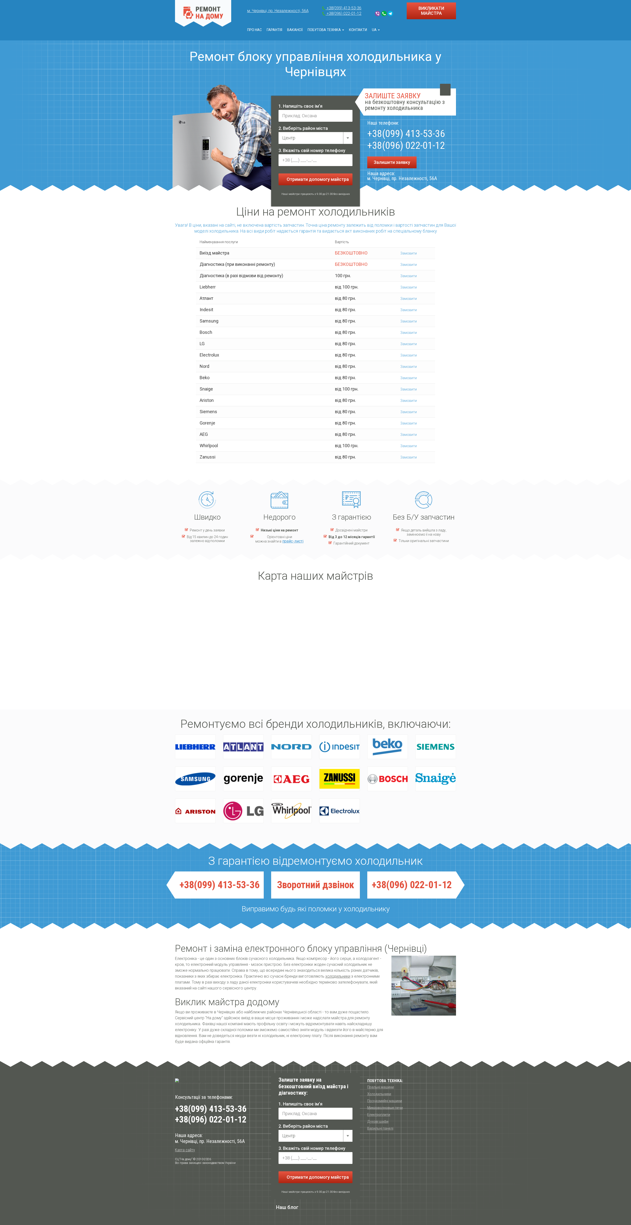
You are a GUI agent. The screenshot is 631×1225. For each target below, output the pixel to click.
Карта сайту (185, 1150)
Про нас (254, 30)
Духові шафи (377, 1121)
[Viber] (377, 13)
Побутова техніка (325, 30)
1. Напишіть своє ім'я (300, 106)
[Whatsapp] (384, 13)
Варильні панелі (380, 1128)
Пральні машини (380, 1087)
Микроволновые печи (385, 1108)
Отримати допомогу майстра (317, 179)
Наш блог (287, 1207)
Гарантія (274, 30)
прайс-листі (292, 541)
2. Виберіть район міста (303, 128)
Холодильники (379, 1094)
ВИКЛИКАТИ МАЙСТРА (431, 11)
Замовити (408, 253)
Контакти (358, 30)
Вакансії (295, 30)
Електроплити (378, 1115)
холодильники (337, 976)
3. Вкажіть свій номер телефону (312, 150)
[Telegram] (390, 13)
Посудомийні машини (384, 1101)
